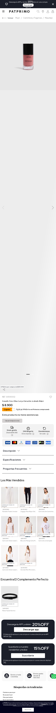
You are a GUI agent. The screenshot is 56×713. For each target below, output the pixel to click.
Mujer (17, 18)
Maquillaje (49, 18)
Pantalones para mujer (9, 692)
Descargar (28, 5)
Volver (10, 18)
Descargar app (31, 629)
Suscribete (28, 655)
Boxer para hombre (8, 700)
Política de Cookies (44, 703)
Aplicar (32, 409)
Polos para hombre (8, 697)
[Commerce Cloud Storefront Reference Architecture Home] (19, 11)
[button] (43, 11)
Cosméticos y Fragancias (32, 18)
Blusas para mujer (8, 695)
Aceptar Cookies (28, 709)
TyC (4, 662)
